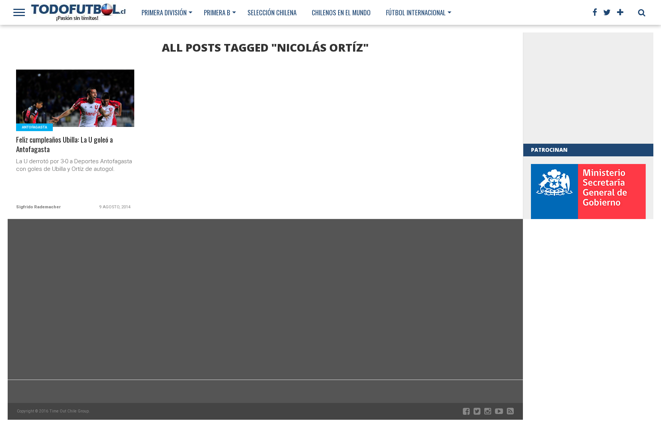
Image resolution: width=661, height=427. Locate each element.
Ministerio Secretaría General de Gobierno (588, 216)
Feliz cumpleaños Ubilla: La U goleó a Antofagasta (64, 144)
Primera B (217, 12)
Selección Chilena (271, 12)
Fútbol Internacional (416, 12)
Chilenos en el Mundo (341, 12)
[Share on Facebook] (59, 108)
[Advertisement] (588, 88)
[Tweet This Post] (75, 108)
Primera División (164, 12)
